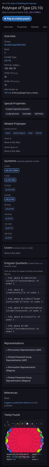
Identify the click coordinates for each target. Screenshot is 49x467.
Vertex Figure (19, 133)
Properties (22, 26)
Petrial (38, 133)
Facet (7, 133)
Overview (8, 26)
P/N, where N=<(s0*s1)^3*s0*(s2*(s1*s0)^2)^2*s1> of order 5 (24, 300)
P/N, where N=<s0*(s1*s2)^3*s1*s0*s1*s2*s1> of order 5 (22, 329)
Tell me (7, 92)
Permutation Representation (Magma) (20, 369)
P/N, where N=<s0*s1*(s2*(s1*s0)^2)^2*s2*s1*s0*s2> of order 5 (22, 281)
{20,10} (7, 60)
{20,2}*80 (9, 199)
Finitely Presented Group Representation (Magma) (19, 379)
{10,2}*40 (9, 209)
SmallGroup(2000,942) (15, 44)
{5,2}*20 (9, 218)
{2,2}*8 (8, 238)
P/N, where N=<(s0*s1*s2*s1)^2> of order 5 (22, 291)
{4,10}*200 (10, 189)
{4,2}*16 (9, 228)
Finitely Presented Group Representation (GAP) (19, 359)
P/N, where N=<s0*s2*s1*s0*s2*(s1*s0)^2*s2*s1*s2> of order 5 (24, 309)
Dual (30, 133)
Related (35, 26)
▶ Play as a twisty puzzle (17, 18)
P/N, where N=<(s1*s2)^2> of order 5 (23, 318)
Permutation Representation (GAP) (24, 349)
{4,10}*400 (10, 180)
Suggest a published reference (17, 402)
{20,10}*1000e (11, 170)
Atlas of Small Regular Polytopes (23, 3)
